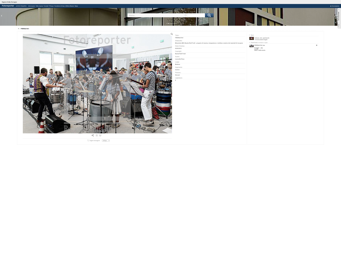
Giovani (177, 75)
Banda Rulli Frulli (180, 54)
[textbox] (155, 15)
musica (177, 69)
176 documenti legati (261, 39)
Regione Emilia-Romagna (9, 2)
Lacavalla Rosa (179, 59)
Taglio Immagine (94, 140)
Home (18, 29)
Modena (177, 64)
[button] (168, 23)
